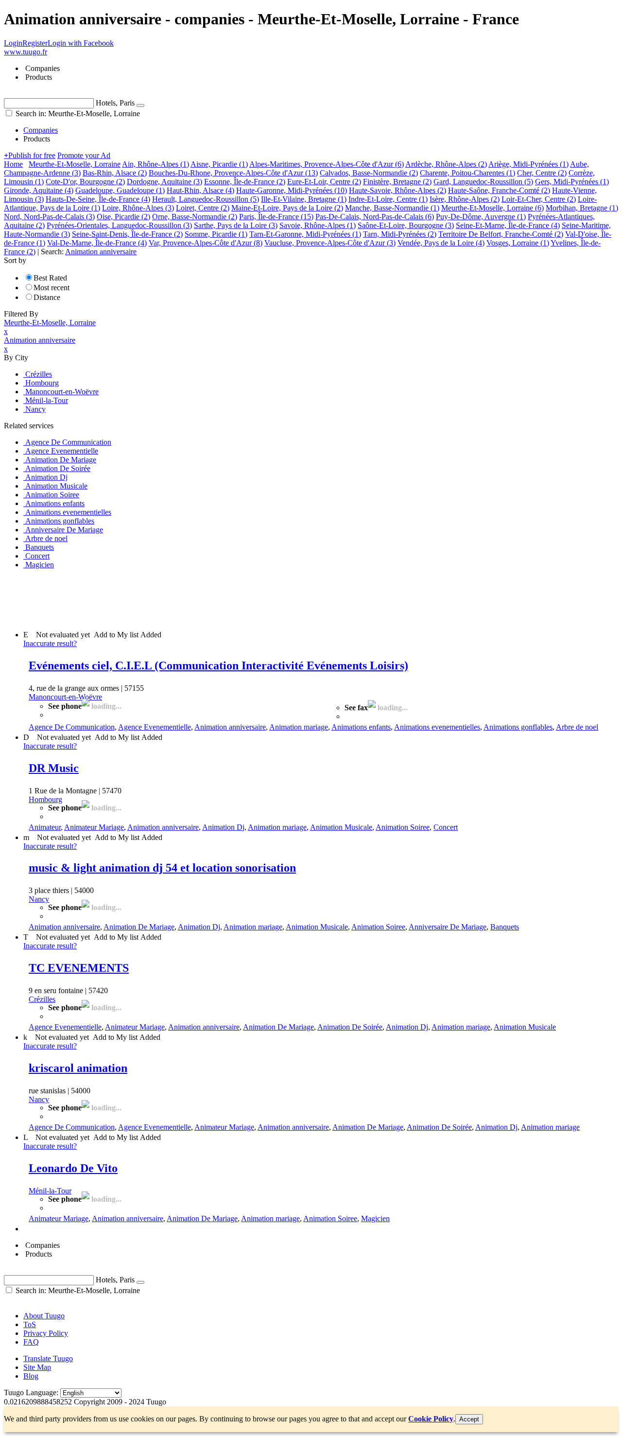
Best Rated (50, 278)
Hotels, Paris (115, 103)
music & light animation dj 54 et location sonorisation (162, 867)
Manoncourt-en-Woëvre (65, 697)
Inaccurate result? (50, 643)
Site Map (37, 1367)
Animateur (45, 827)
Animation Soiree (403, 827)
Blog (30, 1376)
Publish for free (29, 155)
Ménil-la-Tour (50, 1191)
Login (13, 43)
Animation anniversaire (230, 727)
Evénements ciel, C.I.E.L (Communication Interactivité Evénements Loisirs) (218, 665)
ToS (29, 1324)
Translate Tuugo (48, 1358)
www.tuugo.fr (25, 52)
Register (35, 43)
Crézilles (42, 999)
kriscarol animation (78, 1068)
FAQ (31, 1342)
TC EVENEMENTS (79, 968)
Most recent (51, 287)
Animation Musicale (341, 827)
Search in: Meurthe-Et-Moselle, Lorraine (77, 113)
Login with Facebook (81, 43)
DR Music (54, 768)
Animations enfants (361, 727)
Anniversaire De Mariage (447, 927)
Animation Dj (223, 827)
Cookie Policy (430, 1419)
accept (469, 1419)
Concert (445, 827)
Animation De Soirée (349, 1027)
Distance (47, 297)
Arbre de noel (577, 727)
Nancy (39, 899)
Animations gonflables (518, 727)
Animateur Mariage (94, 827)
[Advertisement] (181, 599)
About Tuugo (44, 1316)
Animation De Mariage (139, 927)
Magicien (375, 1218)
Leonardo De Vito (73, 1168)
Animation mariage (298, 727)
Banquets (504, 927)
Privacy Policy (45, 1333)
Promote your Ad (83, 155)
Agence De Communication (72, 727)
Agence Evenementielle (154, 727)
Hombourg (45, 799)
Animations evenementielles (437, 727)
